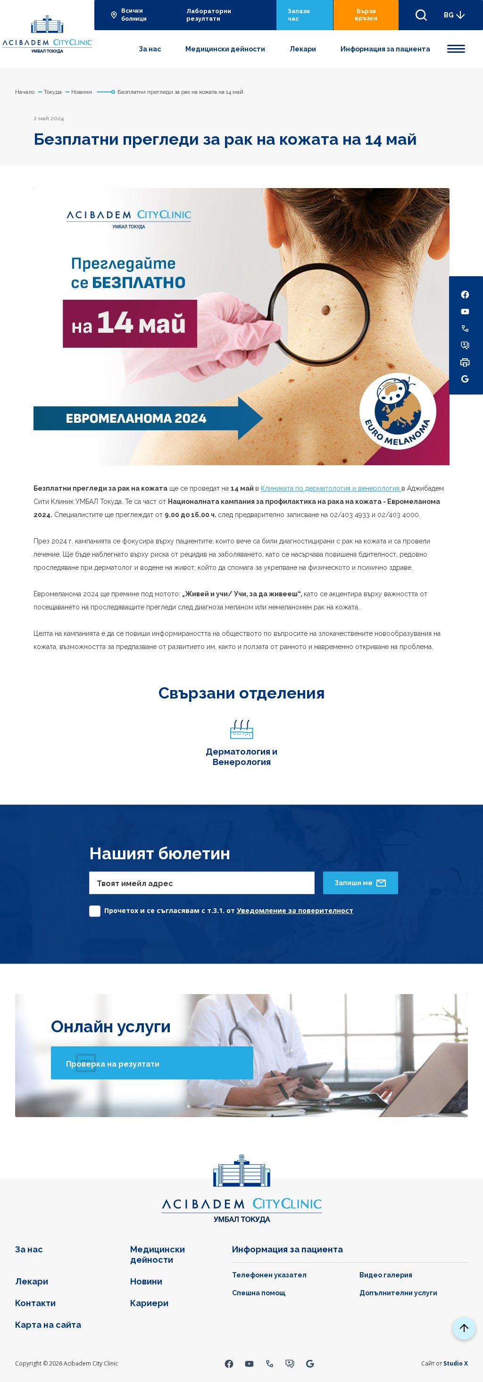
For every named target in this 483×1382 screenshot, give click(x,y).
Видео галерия (385, 1275)
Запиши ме (353, 883)
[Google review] (310, 1363)
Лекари (303, 49)
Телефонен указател (269, 1275)
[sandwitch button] (456, 47)
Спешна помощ (258, 1293)
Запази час (299, 15)
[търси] (421, 15)
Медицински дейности (225, 49)
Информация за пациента (385, 49)
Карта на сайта (48, 1325)
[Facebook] (229, 1363)
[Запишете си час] (289, 1363)
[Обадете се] (269, 1363)
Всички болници (134, 15)
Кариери (149, 1303)
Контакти (35, 1303)
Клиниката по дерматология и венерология (331, 488)
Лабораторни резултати (208, 15)
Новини (146, 1281)
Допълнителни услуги (398, 1293)
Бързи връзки (366, 15)
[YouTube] (249, 1363)
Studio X (455, 1363)
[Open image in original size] (47, 34)
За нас (150, 49)
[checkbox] (221, 908)
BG (449, 15)
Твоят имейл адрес (135, 883)
